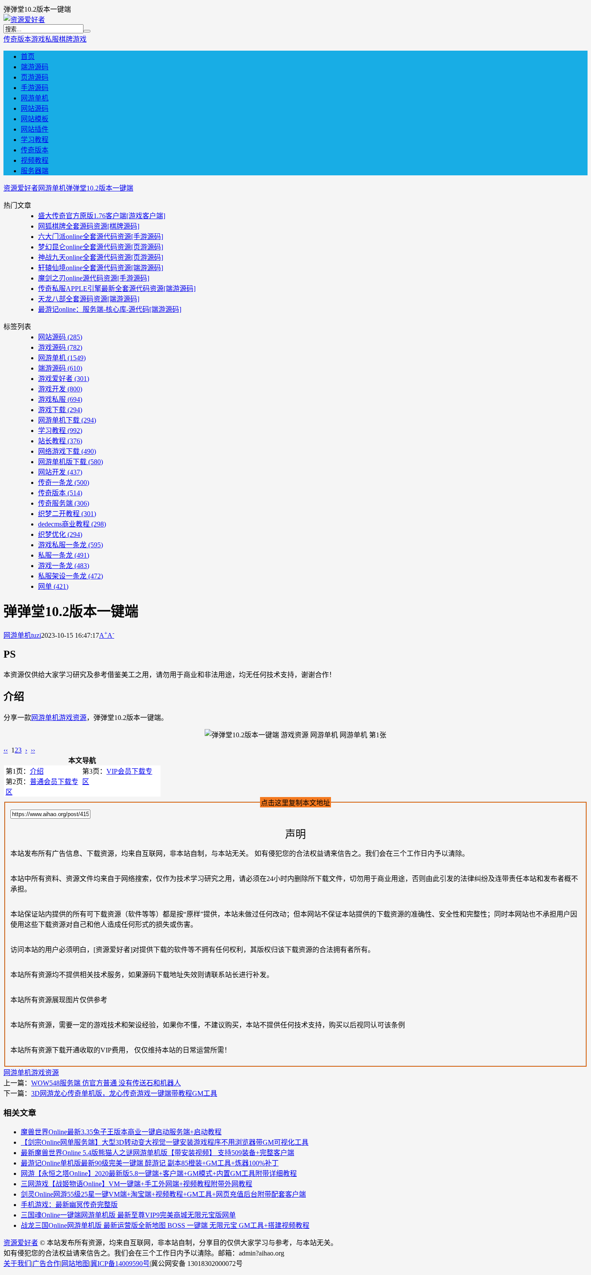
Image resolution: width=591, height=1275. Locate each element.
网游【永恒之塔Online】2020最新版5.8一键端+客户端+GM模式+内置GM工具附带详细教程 (159, 1173)
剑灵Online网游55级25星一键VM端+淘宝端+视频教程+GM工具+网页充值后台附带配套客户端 (163, 1194)
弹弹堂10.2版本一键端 (99, 188)
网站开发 (60, 472)
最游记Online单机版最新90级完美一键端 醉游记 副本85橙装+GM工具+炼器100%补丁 (150, 1163)
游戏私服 (45, 39)
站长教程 (60, 441)
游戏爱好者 (63, 378)
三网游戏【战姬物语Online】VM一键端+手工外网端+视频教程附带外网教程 (136, 1184)
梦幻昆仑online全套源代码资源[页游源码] (100, 247)
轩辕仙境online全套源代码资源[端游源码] (100, 267)
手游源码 (34, 87)
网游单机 (34, 98)
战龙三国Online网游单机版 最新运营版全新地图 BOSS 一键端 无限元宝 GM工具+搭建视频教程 (165, 1225)
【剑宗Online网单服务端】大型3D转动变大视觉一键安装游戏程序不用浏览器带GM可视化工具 (164, 1142)
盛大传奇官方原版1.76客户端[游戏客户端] (101, 215)
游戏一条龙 (63, 565)
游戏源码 (60, 347)
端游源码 (34, 67)
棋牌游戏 (73, 39)
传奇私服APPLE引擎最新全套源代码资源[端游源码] (117, 288)
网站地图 (75, 1263)
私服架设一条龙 (70, 576)
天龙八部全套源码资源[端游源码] (88, 299)
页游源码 (34, 77)
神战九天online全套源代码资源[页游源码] (100, 257)
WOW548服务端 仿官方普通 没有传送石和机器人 (106, 1083)
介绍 (37, 771)
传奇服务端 (63, 503)
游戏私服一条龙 (70, 545)
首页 (28, 56)
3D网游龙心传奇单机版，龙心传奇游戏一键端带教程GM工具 (124, 1093)
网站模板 (34, 119)
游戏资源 (73, 717)
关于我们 (17, 1263)
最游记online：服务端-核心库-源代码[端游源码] (109, 309)
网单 (53, 586)
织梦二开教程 (67, 513)
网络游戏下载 (67, 451)
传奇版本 (17, 39)
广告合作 (46, 1263)
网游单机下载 (67, 420)
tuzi (36, 635)
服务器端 (34, 170)
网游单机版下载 (70, 461)
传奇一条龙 (63, 482)
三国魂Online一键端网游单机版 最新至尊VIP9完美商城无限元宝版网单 (128, 1215)
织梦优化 (60, 534)
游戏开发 (60, 389)
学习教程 (34, 139)
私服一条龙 (63, 555)
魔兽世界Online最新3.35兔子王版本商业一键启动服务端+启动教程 (121, 1132)
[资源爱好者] (24, 19)
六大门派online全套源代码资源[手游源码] (100, 236)
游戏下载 (60, 409)
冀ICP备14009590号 (120, 1263)
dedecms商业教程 (72, 524)
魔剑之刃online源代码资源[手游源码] (93, 278)
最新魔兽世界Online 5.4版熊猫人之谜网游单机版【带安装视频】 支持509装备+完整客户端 (157, 1152)
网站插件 (34, 129)
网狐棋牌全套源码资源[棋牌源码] (88, 226)
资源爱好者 (20, 188)
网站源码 (34, 108)
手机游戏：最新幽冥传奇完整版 (69, 1204)
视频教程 (34, 160)
